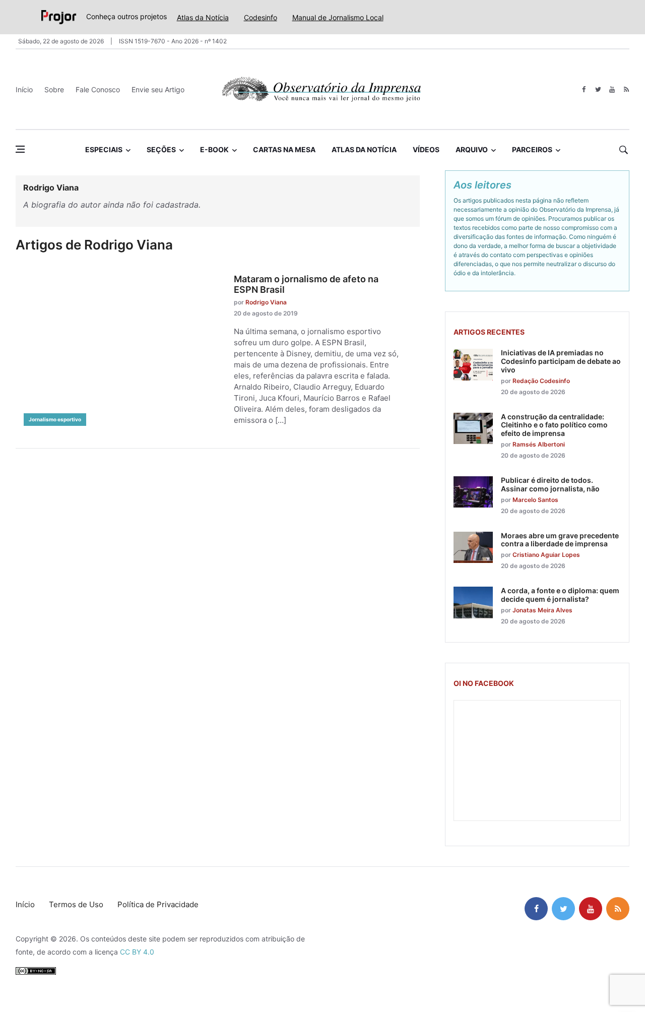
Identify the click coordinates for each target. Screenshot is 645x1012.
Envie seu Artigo (158, 89)
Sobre (54, 89)
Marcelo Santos (535, 499)
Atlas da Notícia (203, 17)
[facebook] (583, 89)
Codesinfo (260, 17)
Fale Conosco (98, 89)
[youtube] (612, 89)
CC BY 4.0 (137, 951)
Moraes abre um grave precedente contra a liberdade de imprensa (560, 539)
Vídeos (426, 149)
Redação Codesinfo (541, 381)
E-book (214, 149)
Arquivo (472, 149)
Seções (161, 149)
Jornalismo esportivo (55, 419)
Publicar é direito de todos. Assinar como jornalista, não (550, 484)
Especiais (103, 149)
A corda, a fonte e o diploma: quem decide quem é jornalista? (560, 594)
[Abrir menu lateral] (20, 149)
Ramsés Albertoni (538, 444)
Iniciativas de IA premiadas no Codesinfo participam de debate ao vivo (561, 361)
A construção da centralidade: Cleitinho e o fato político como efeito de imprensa (554, 425)
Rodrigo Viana (266, 302)
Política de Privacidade (158, 904)
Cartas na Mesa (284, 149)
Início (24, 89)
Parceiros (532, 149)
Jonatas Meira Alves (542, 610)
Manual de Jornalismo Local (337, 17)
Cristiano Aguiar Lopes (546, 554)
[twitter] (598, 89)
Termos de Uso (76, 904)
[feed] (626, 89)
